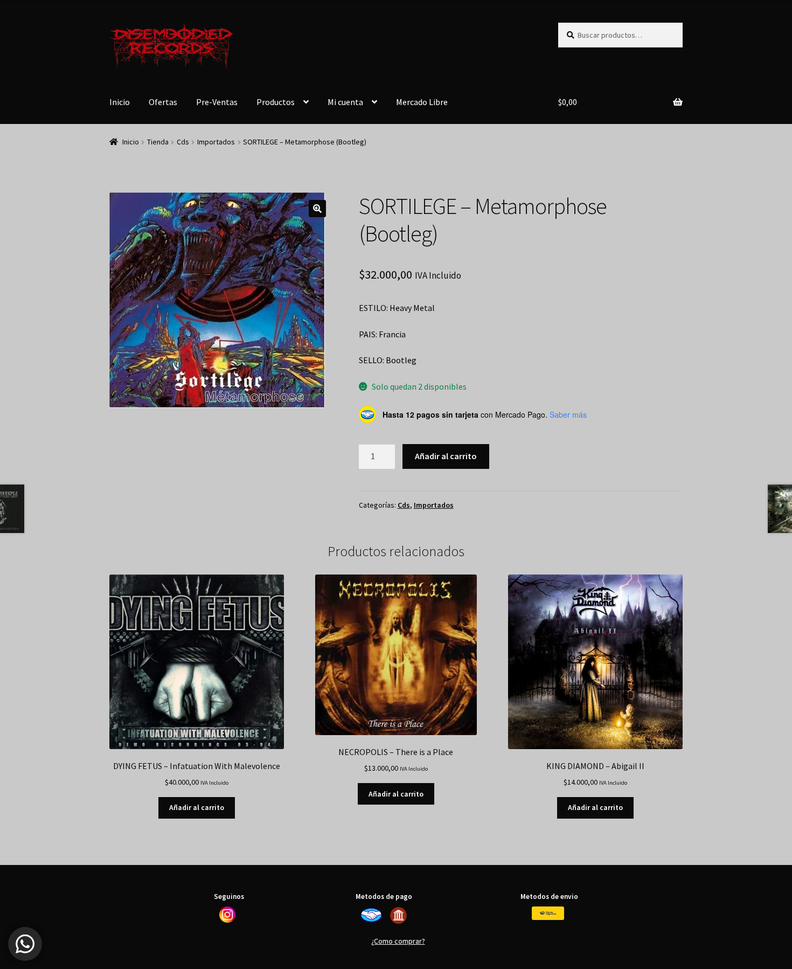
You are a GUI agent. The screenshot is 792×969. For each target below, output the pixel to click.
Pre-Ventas (217, 101)
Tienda (158, 142)
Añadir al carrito (446, 456)
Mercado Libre (422, 101)
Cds (183, 142)
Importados (216, 142)
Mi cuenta (345, 101)
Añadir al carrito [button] (196, 807)
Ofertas (163, 101)
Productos (275, 101)
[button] (317, 208)
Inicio (119, 101)
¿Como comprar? (398, 941)
